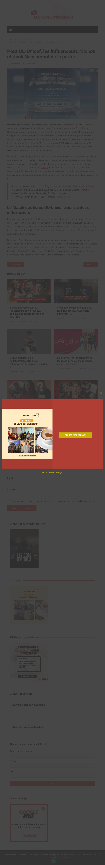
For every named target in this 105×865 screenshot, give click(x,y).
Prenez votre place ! (75, 435)
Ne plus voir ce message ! (52, 472)
